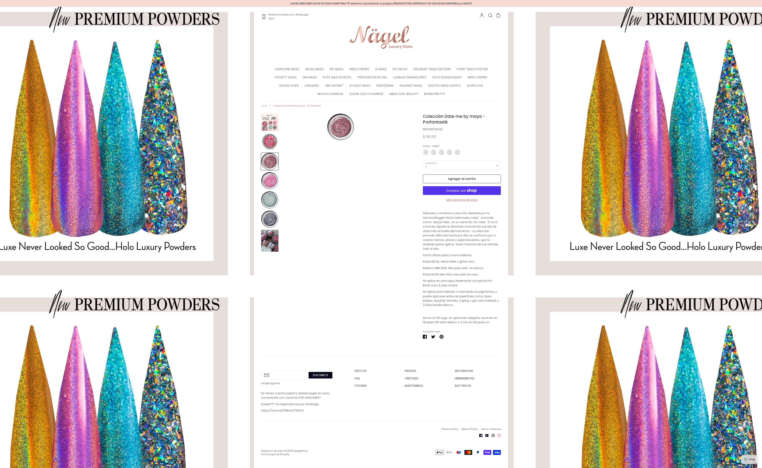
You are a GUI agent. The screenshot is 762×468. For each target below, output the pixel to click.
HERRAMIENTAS (464, 378)
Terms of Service (491, 429)
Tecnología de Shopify (275, 454)
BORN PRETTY (434, 94)
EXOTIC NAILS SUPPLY (444, 85)
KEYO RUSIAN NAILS (447, 77)
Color (431, 146)
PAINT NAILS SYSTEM (472, 69)
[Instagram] (492, 435)
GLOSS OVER (289, 85)
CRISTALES (411, 378)
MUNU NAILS (314, 69)
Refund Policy (469, 429)
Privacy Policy (450, 429)
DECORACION (464, 371)
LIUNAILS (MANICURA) (409, 77)
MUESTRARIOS (414, 386)
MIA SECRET (334, 85)
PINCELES (410, 371)
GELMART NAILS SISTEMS (432, 69)
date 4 (449, 152)
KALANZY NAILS (411, 85)
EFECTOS (361, 371)
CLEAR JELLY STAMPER (366, 94)
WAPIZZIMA (385, 85)
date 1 (425, 152)
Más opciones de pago (462, 200)
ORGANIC (312, 85)
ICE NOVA (400, 69)
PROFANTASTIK (433, 129)
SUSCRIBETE (320, 375)
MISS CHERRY (359, 69)
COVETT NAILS (285, 77)
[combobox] (462, 165)
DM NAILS (309, 77)
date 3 (441, 152)
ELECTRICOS (463, 386)
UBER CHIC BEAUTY (403, 94)
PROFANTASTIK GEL (372, 77)
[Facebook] (479, 435)
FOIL (357, 378)
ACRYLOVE (475, 85)
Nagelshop (301, 451)
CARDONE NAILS (287, 69)
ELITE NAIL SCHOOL (337, 77)
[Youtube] (485, 435)
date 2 (433, 152)
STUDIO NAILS (359, 85)
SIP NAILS (336, 69)
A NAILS (381, 69)
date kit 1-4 (457, 152)
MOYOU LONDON (330, 94)
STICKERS (361, 386)
